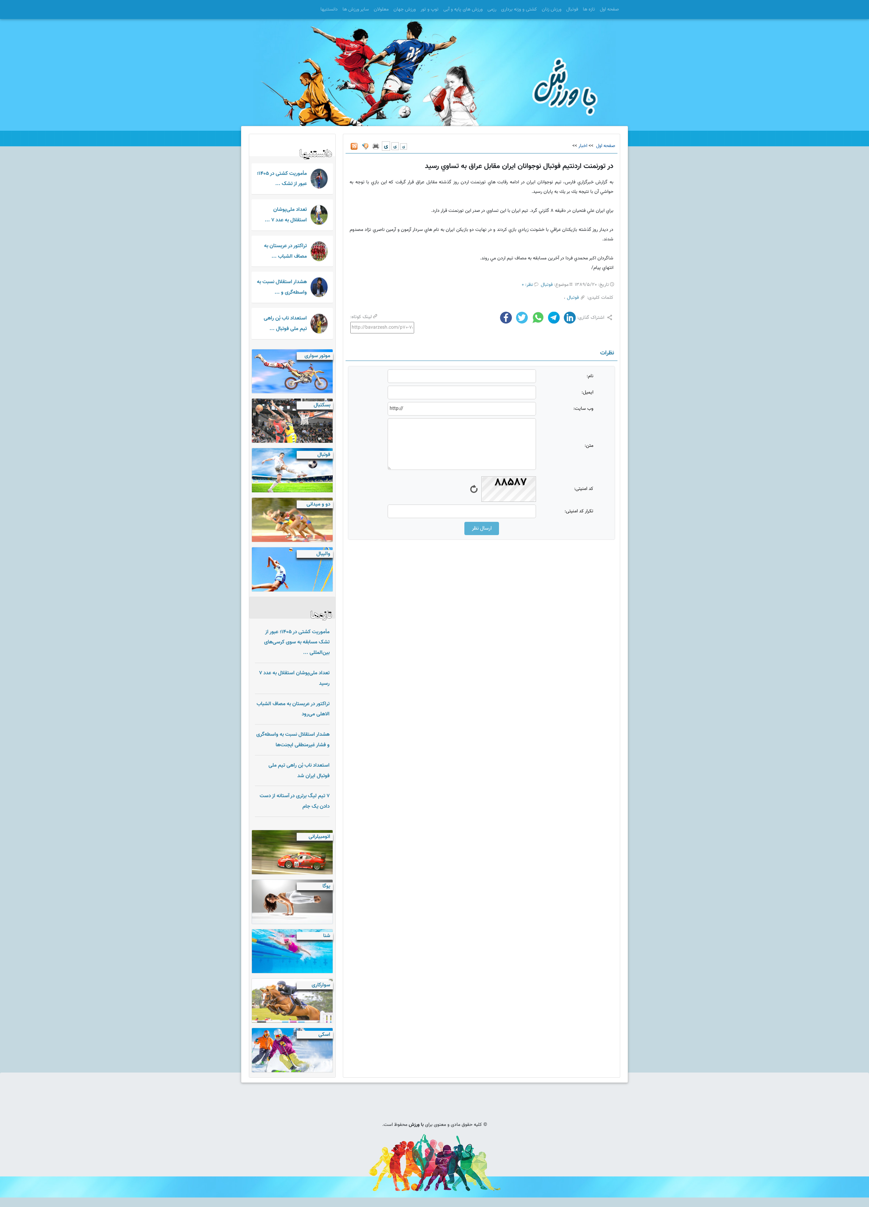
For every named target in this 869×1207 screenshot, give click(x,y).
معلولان (381, 9)
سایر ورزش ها (356, 9)
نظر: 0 (527, 285)
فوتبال (572, 9)
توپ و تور (430, 9)
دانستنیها (329, 9)
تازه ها (589, 9)
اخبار (582, 146)
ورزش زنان (551, 9)
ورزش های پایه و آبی (463, 9)
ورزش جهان (404, 9)
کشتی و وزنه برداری (519, 9)
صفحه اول (609, 9)
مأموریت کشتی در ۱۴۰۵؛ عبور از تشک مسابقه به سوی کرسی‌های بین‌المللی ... (297, 642)
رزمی (491, 9)
